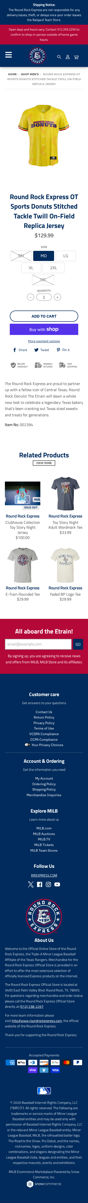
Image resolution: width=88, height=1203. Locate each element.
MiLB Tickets (44, 845)
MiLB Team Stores (44, 850)
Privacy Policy (44, 723)
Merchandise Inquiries (44, 795)
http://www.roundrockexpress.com (37, 1020)
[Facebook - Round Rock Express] (40, 884)
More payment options (44, 341)
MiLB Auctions (44, 834)
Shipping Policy (44, 789)
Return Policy (44, 717)
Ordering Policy (44, 784)
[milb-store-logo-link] (44, 1095)
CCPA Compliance (44, 739)
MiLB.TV (44, 839)
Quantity (44, 290)
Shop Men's (30, 74)
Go (78, 644)
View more (44, 463)
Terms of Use (44, 728)
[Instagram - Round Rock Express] (48, 884)
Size (44, 247)
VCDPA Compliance (44, 734)
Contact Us (44, 712)
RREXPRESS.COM (44, 875)
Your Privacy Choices (47, 745)
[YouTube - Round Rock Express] (57, 884)
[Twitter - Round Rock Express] (31, 884)
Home (12, 74)
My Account (44, 778)
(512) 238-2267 (32, 1006)
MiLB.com (44, 828)
